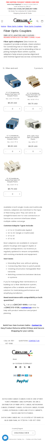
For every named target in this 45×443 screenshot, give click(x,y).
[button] (37, 21)
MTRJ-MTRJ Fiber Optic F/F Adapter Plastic (33, 137)
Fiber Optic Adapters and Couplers (19, 35)
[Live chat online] (5, 438)
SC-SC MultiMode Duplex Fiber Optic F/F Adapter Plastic (33, 94)
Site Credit (37, 439)
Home (3, 26)
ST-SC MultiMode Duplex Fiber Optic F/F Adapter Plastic (12, 180)
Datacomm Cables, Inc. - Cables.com (21, 439)
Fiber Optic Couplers (32, 26)
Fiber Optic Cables (15, 26)
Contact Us (37, 325)
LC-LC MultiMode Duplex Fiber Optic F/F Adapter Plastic (12, 137)
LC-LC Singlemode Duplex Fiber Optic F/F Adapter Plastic (12, 94)
